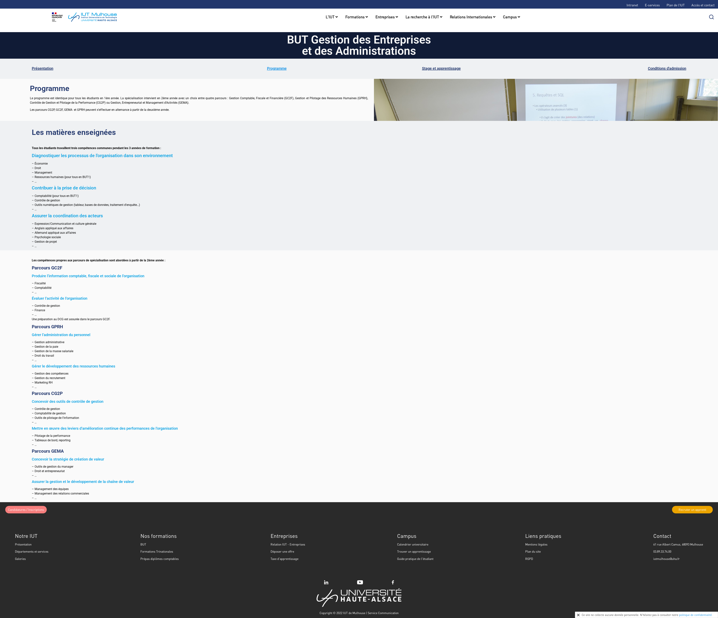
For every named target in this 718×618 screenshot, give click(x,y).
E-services (652, 5)
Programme (277, 68)
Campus (510, 16)
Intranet (632, 5)
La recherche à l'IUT (423, 16)
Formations (355, 16)
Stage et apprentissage (441, 68)
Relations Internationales (471, 16)
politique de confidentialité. (696, 615)
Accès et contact (703, 5)
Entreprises (385, 16)
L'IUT (330, 16)
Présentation (42, 68)
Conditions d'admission (667, 68)
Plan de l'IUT (676, 5)
